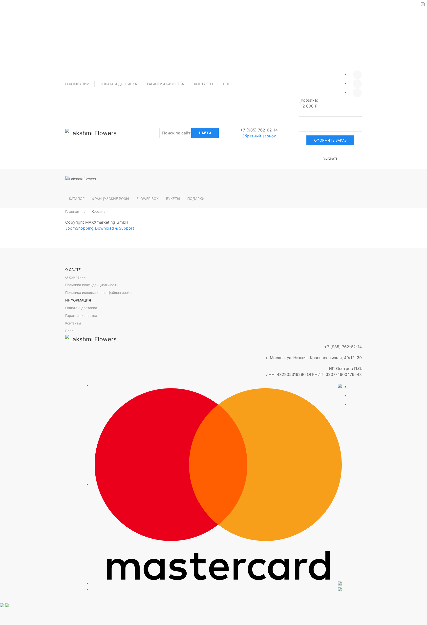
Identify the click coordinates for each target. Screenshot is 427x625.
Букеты (173, 198)
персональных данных (221, 21)
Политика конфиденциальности (91, 285)
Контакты (203, 84)
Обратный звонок (259, 135)
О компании (77, 84)
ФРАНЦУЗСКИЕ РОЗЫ (110, 198)
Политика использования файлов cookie (98, 292)
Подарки (196, 198)
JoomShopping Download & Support (99, 228)
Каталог (77, 198)
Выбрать (330, 159)
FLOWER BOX (147, 198)
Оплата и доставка (118, 84)
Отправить (213, 33)
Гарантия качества (165, 84)
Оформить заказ (330, 140)
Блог (228, 84)
